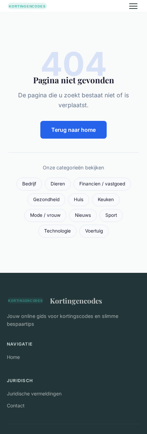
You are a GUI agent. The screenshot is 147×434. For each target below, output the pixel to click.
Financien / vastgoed (102, 183)
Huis (78, 199)
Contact (16, 405)
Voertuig (94, 231)
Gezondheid (46, 199)
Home (13, 357)
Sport (111, 215)
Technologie (57, 231)
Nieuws (83, 215)
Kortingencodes (76, 300)
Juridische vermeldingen (34, 393)
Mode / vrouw (45, 215)
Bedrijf (29, 183)
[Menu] (133, 6)
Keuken (106, 199)
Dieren (58, 183)
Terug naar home (73, 129)
